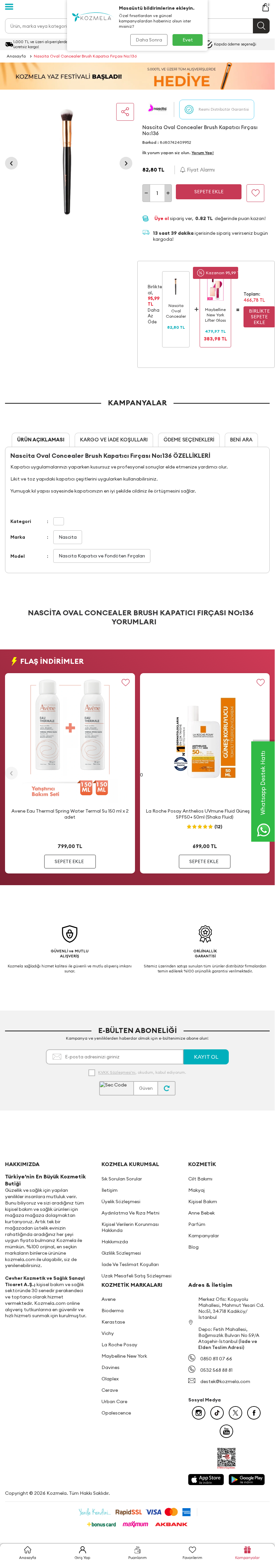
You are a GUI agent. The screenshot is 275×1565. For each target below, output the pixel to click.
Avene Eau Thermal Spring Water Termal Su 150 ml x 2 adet (70, 814)
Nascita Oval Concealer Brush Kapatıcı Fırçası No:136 (85, 56)
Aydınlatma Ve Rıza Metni (130, 1213)
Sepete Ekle (208, 192)
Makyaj (196, 1190)
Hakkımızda (114, 1242)
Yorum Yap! (203, 152)
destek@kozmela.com (225, 1381)
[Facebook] (254, 1413)
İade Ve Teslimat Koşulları (130, 1264)
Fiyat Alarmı (200, 170)
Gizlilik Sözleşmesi (121, 1253)
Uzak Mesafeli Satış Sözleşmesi (136, 1276)
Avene (108, 1299)
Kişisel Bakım (202, 1201)
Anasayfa (16, 56)
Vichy (107, 1333)
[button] (11, 163)
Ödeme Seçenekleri (188, 439)
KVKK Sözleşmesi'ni (116, 1072)
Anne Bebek (201, 1213)
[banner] (137, 76)
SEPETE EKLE (69, 861)
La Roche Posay (119, 1345)
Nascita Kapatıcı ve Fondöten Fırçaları (102, 556)
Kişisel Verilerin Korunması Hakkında (130, 1227)
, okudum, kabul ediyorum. (142, 1072)
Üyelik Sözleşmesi (120, 1201)
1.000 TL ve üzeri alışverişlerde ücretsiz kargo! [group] (40, 44)
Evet (188, 40)
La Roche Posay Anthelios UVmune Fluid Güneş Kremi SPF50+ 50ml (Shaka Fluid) (205, 814)
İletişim (109, 1190)
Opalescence (116, 1413)
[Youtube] (226, 1431)
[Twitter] (235, 1413)
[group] (68, 163)
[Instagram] (198, 1413)
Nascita (68, 537)
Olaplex (110, 1379)
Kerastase (113, 1322)
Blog (193, 1247)
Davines (110, 1367)
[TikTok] (217, 1413)
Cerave (109, 1390)
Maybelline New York (124, 1356)
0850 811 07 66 (216, 1359)
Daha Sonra (149, 40)
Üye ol (162, 218)
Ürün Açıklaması (40, 439)
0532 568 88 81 (216, 1370)
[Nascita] (158, 109)
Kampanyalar (203, 1236)
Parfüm (196, 1224)
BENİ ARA (241, 439)
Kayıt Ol (206, 1056)
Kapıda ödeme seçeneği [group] (235, 44)
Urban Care (114, 1401)
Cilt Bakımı (200, 1179)
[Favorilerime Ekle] (126, 682)
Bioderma (112, 1311)
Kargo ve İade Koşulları (114, 439)
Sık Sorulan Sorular (121, 1179)
